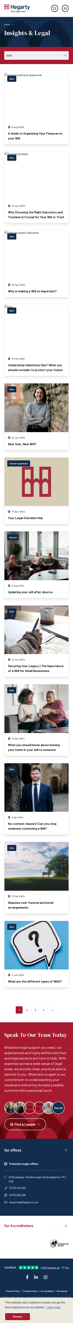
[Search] (54, 8)
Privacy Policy (13, 1291)
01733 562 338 (17, 1195)
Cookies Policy (30, 1291)
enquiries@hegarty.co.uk (23, 1202)
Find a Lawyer (25, 1124)
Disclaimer (62, 1291)
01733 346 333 (17, 1187)
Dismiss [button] (17, 1316)
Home (7, 24)
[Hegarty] (17, 8)
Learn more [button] (53, 1307)
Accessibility (47, 1291)
